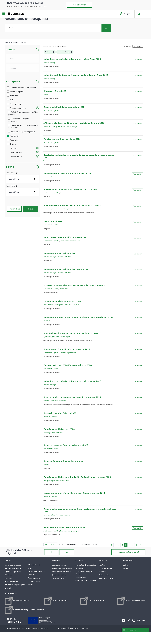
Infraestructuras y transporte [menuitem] (15, 585)
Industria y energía (49, 63)
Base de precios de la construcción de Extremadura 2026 (72, 397)
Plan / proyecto (16, 104)
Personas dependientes (68, 353)
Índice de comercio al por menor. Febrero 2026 (67, 173)
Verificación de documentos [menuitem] (61, 572)
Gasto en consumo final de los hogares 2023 (65, 445)
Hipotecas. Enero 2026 (54, 91)
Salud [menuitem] (30, 568)
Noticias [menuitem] (125, 565)
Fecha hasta (11, 186)
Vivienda (46, 95)
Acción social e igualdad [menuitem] (13, 565)
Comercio (54, 177)
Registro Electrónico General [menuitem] (62, 568)
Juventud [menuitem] (8, 588)
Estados (14, 148)
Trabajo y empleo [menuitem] (34, 578)
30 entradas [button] (51, 544)
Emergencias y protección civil (70, 193)
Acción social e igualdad (51, 110)
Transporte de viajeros (71, 305)
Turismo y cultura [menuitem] (34, 581)
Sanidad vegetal (65, 209)
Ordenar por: (128, 46)
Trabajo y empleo (57, 126)
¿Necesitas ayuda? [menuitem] (58, 578)
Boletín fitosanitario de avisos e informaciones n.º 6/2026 (72, 333)
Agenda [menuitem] (125, 568)
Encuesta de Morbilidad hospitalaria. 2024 (64, 107)
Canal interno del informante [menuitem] (86, 580)
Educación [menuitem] (8, 575)
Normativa (14, 96)
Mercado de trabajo (70, 126)
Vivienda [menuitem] (31, 584)
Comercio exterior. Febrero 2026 (59, 413)
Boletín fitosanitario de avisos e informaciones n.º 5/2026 (72, 205)
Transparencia (64, 289)
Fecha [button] (10, 167)
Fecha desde (11, 173)
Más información (79, 5)
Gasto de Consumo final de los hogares (63, 461)
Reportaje (14, 140)
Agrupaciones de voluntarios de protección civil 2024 (70, 189)
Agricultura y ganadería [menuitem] (13, 572)
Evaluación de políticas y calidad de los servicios (23, 126)
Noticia (13, 100)
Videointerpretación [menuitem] (106, 578)
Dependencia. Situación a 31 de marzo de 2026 (66, 349)
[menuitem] (18, 601)
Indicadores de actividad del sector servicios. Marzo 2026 (72, 381)
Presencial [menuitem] (102, 572)
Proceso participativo (18, 108)
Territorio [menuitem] (31, 575)
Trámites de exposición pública (23, 132)
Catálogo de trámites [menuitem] (59, 565)
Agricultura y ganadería (51, 209)
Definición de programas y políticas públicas (23, 113)
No (67, 552)
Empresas (46, 126)
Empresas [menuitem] (8, 578)
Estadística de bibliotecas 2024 (59, 429)
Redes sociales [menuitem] (104, 575)
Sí (51, 552)
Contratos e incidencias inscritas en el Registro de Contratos (74, 285)
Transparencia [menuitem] (80, 577)
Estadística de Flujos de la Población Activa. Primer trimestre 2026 (77, 477)
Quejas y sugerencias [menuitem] (59, 575)
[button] (126, 14)
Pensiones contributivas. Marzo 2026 (62, 139)
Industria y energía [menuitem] (11, 581)
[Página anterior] (111, 545)
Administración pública (50, 225)
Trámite (13, 144)
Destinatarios (16, 156)
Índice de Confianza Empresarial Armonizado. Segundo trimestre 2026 (78, 317)
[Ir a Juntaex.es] (10, 14)
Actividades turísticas (63, 515)
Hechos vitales (16, 152)
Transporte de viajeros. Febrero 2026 (62, 301)
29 (137, 545)
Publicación (14, 136)
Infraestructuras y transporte (53, 305)
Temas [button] (10, 49)
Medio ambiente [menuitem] (34, 565)
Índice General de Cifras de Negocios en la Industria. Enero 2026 (75, 75)
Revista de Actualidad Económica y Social (64, 527)
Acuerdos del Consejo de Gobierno (23, 87)
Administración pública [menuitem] (13, 568)
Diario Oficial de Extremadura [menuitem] (86, 565)
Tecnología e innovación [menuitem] (36, 571)
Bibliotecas (59, 433)
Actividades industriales (64, 257)
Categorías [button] (13, 81)
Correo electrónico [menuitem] (105, 568)
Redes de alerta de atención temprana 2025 (65, 237)
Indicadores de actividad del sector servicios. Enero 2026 (72, 59)
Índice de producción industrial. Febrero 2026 (66, 269)
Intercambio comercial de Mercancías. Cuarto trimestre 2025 (74, 493)
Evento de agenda (17, 91)
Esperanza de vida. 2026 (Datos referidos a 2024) (67, 365)
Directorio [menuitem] (79, 568)
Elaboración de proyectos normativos (19, 120)
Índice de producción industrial (59, 253)
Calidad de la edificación (58, 401)
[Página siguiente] (141, 545)
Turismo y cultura (49, 433)
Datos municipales (52, 221)
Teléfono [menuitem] (102, 565)
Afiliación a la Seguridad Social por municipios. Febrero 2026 (73, 123)
